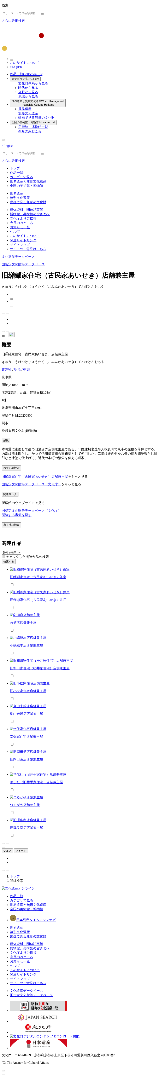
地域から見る (28, 96)
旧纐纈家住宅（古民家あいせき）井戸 (38, 600)
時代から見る (28, 87)
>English (16, 67)
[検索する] (42, 14)
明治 (17, 369)
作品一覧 (26, 74)
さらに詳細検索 (13, 20)
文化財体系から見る (33, 83)
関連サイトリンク (23, 240)
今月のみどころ (29, 131)
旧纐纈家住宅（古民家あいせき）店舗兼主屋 (35, 476)
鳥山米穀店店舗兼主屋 (26, 714)
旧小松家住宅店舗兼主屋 (28, 691)
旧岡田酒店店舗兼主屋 (26, 759)
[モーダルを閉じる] (3, 1070)
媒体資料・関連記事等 (26, 210)
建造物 (7, 369)
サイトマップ (20, 244)
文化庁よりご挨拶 (23, 218)
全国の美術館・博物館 (33, 122)
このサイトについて (25, 62)
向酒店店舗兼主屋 (23, 622)
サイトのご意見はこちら (28, 249)
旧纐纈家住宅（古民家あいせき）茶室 (38, 577)
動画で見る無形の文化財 (36, 117)
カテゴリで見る (25, 78)
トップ (15, 168)
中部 (26, 369)
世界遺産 (24, 109)
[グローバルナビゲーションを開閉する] (3, 139)
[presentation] (3, 556)
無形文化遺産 (28, 113)
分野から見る (28, 92)
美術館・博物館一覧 (33, 127)
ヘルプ (15, 231)
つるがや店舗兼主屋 (25, 805)
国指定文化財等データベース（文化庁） (31, 484)
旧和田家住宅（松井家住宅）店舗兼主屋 (40, 668)
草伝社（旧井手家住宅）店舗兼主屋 (36, 782)
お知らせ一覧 (20, 227)
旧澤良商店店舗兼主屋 (26, 827)
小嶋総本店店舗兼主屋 (26, 645)
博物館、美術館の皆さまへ (30, 214)
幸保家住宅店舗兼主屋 (26, 736)
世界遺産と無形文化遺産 (38, 103)
